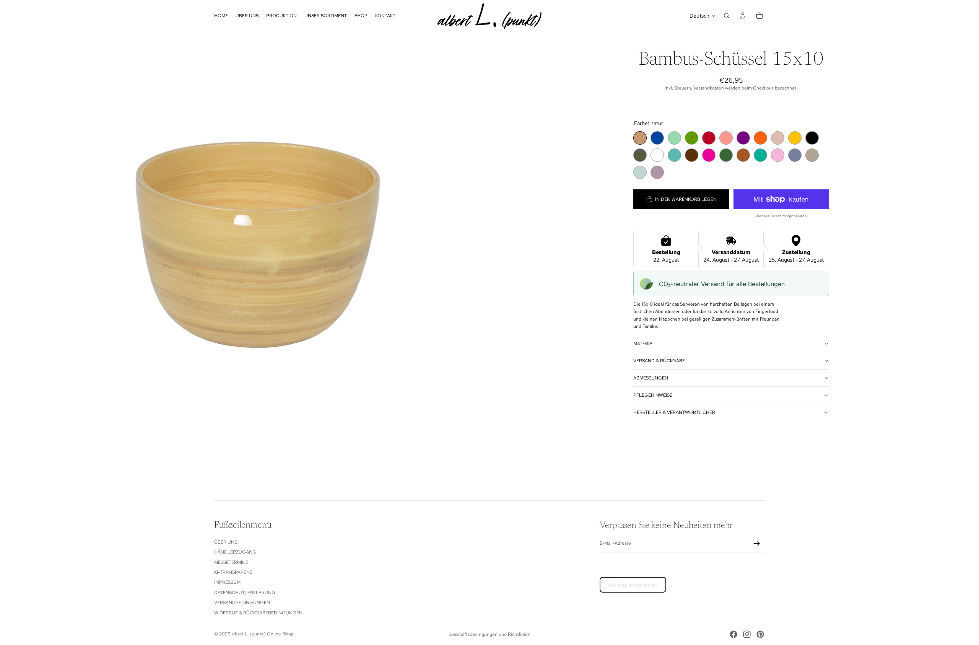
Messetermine (231, 562)
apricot (726, 138)
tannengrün (726, 155)
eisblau (640, 172)
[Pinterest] (760, 634)
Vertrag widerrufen (633, 584)
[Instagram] (746, 634)
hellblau (674, 155)
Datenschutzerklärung (244, 593)
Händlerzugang (235, 552)
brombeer (743, 138)
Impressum (227, 582)
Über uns (225, 542)
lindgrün (674, 138)
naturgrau (812, 155)
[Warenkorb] (759, 15)
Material (644, 343)
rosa (777, 155)
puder (777, 138)
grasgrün (691, 138)
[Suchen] (726, 15)
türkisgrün (760, 155)
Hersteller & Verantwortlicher (674, 412)
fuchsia (709, 155)
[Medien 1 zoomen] (245, 245)
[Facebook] (733, 634)
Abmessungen (650, 378)
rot (709, 138)
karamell (743, 155)
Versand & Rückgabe (659, 360)
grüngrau (640, 155)
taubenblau (795, 155)
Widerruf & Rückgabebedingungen (258, 613)
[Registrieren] (757, 544)
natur (640, 138)
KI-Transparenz (233, 572)
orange (760, 138)
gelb (795, 138)
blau (657, 138)
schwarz (812, 138)
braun (691, 155)
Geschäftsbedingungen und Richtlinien (489, 634)
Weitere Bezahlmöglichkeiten (781, 215)
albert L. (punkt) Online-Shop (262, 634)
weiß (657, 155)
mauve (657, 172)
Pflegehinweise (652, 395)
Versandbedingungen (242, 602)
